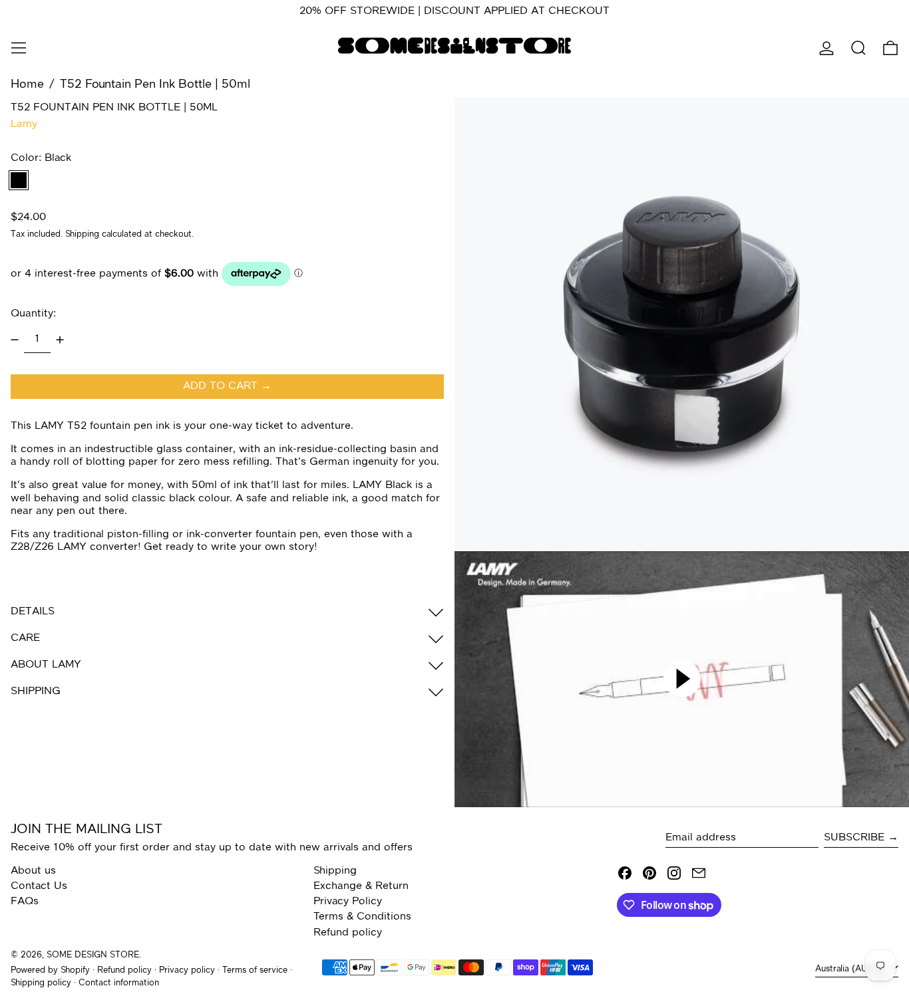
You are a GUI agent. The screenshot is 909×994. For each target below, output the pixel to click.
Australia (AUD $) (851, 969)
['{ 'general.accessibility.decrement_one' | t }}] (14, 339)
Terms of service (254, 970)
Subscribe (854, 837)
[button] (858, 47)
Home (27, 84)
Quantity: (33, 313)
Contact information (119, 983)
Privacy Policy (347, 901)
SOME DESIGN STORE (93, 955)
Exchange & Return (361, 886)
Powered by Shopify (50, 970)
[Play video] (681, 679)
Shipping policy (41, 983)
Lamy (24, 124)
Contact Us (39, 886)
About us (33, 871)
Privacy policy (187, 970)
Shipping (82, 235)
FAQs (25, 901)
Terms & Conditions (362, 917)
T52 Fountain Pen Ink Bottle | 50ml (155, 84)
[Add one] (60, 339)
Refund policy (347, 932)
